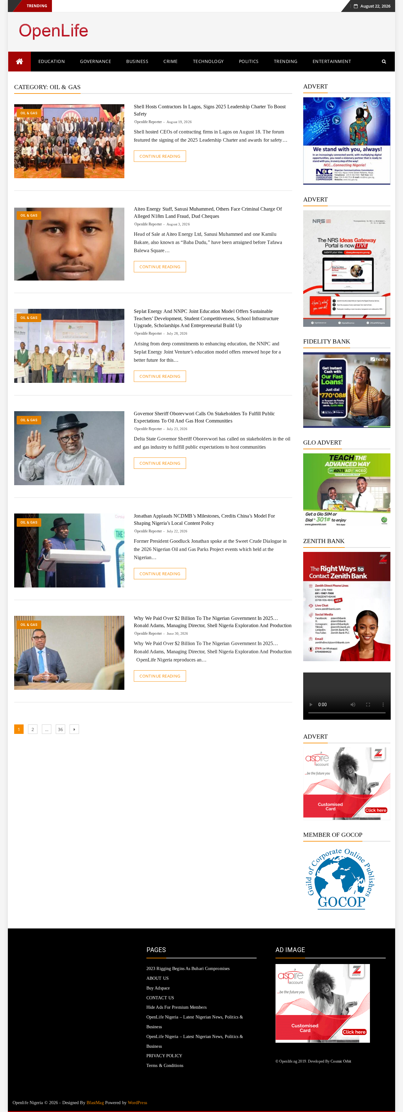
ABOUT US (157, 978)
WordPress (137, 1102)
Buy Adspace (158, 988)
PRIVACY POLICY (164, 1055)
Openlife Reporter (148, 122)
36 (61, 729)
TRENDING (286, 61)
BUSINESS (137, 61)
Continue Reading (159, 156)
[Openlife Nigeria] (19, 61)
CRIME (170, 61)
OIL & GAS (28, 113)
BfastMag (95, 1102)
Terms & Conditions (164, 1065)
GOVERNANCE (95, 61)
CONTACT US (160, 998)
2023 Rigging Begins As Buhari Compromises (188, 968)
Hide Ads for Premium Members (176, 1007)
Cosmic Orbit (341, 1061)
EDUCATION (51, 61)
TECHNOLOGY (208, 61)
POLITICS (249, 61)
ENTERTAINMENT (332, 61)
